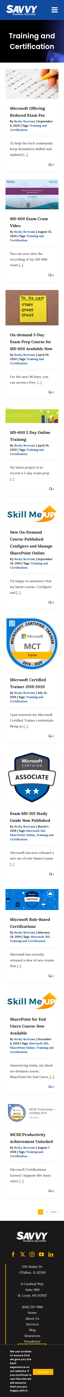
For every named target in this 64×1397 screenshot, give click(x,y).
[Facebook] (13, 1254)
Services (32, 1324)
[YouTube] (41, 1254)
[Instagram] (32, 1254)
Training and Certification (27, 941)
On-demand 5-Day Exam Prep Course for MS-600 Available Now (31, 341)
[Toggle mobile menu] (55, 9)
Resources (32, 1336)
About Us (32, 1318)
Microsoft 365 (35, 830)
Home (32, 1313)
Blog (32, 1330)
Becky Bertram (24, 121)
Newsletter (32, 1341)
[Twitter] (22, 1254)
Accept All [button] (43, 1372)
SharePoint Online (22, 835)
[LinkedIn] (50, 1254)
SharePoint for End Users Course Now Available (28, 1026)
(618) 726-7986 (32, 1307)
